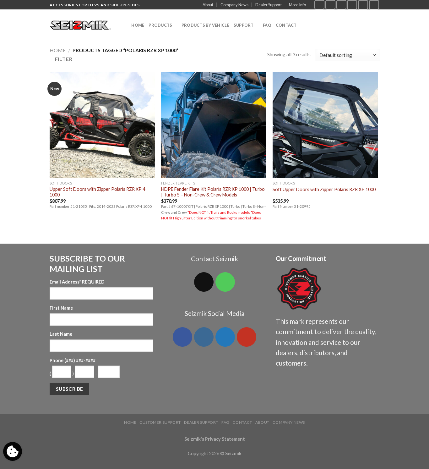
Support (244, 25)
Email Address (77, 281)
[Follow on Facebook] (319, 4)
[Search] (124, 25)
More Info (297, 4)
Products (160, 25)
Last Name (61, 334)
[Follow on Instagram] (330, 4)
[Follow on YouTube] (374, 4)
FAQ (267, 25)
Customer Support (160, 422)
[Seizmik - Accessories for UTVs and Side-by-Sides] (81, 25)
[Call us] (363, 4)
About (208, 4)
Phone (72, 360)
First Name (61, 308)
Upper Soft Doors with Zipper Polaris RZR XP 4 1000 (97, 192)
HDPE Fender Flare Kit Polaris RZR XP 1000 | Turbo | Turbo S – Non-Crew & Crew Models (213, 192)
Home (137, 25)
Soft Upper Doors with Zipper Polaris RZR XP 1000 (324, 189)
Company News (234, 4)
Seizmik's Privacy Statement (214, 439)
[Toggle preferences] (12, 451)
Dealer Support (268, 4)
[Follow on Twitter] (341, 4)
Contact (286, 25)
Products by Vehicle (205, 25)
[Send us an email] (352, 4)
